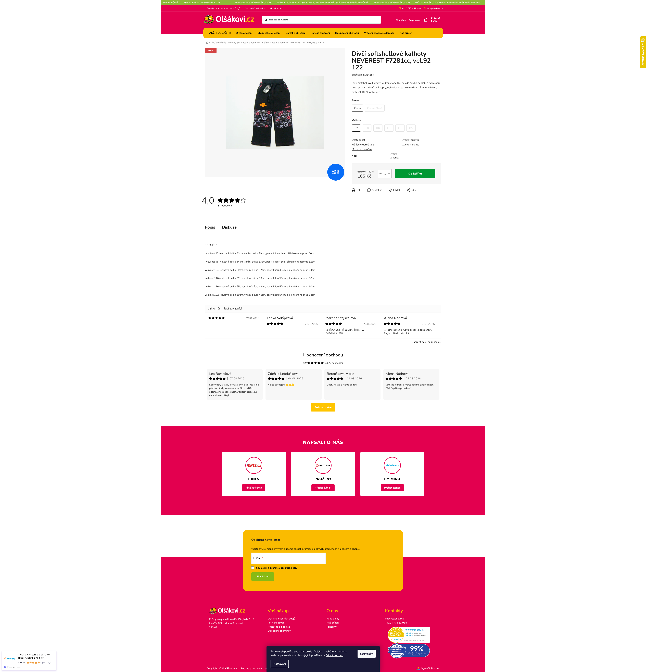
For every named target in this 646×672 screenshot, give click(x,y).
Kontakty (331, 626)
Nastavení (279, 664)
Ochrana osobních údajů (281, 618)
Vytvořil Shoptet (430, 668)
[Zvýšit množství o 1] (388, 173)
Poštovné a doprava (279, 626)
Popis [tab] (210, 227)
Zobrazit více (323, 407)
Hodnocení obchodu (323, 355)
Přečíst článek (254, 487)
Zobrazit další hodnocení (425, 342)
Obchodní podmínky (255, 8)
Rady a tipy (332, 618)
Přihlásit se (263, 576)
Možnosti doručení (362, 149)
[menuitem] (220, 33)
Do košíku (415, 174)
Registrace (414, 20)
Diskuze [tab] (229, 227)
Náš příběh (332, 622)
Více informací (334, 655)
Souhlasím (366, 654)
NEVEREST (367, 74)
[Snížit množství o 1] (380, 173)
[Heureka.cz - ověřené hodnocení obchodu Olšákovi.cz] (411, 635)
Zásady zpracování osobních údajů (223, 8)
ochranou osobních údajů (284, 567)
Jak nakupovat (276, 8)
